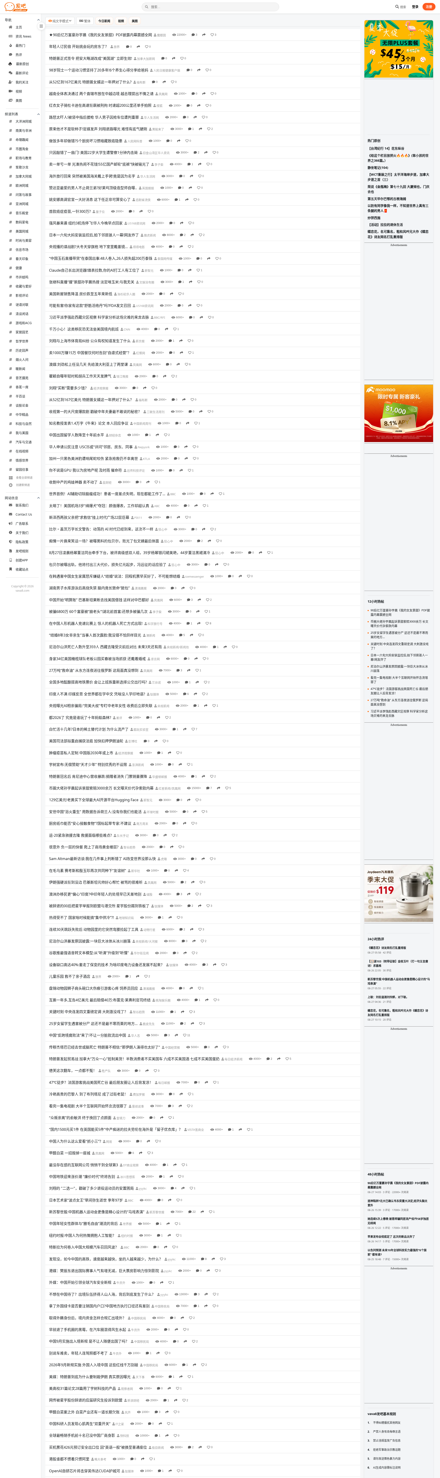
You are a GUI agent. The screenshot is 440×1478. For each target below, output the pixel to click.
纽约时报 (126, 1236)
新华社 (135, 871)
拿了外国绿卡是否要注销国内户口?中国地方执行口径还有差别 (99, 1306)
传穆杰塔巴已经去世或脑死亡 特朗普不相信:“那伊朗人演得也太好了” (104, 1047)
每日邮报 (163, 1083)
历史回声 (22, 350)
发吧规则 (22, 551)
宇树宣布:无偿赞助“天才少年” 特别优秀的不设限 (88, 764)
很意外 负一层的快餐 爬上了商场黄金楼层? (83, 847)
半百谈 (20, 396)
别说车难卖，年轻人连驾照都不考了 (78, 1353)
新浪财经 (133, 1400)
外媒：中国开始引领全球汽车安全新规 (80, 1282)
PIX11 (138, 518)
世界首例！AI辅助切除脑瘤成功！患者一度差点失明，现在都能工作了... (107, 493)
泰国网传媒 (164, 259)
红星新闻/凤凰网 (169, 788)
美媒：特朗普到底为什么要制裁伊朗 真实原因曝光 (90, 1376)
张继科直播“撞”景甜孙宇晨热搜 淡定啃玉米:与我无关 (91, 281)
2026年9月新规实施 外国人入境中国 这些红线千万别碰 (93, 1364)
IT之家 (119, 1424)
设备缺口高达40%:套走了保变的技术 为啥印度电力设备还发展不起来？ (106, 964)
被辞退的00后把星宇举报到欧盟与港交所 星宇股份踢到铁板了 (99, 905)
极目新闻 (157, 1447)
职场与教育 (24, 158)
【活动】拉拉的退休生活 (385, 224)
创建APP (22, 560)
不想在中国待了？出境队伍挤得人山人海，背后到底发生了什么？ (102, 1294)
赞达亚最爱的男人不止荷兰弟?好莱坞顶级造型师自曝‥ (93, 187)
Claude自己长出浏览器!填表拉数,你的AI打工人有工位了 (94, 270)
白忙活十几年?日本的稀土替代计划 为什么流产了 (89, 729)
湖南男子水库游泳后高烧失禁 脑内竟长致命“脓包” (89, 587)
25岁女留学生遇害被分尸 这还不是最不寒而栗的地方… (93, 1023)
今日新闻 (104, 21)
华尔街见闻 (141, 953)
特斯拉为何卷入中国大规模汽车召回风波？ (84, 1247)
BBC (173, 494)
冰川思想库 (127, 1177)
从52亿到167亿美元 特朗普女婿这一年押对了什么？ (91, 399)
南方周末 (142, 824)
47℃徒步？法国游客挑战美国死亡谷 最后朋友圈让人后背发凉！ (101, 1082)
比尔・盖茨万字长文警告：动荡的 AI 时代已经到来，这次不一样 (101, 529)
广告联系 (22, 523)
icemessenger (194, 576)
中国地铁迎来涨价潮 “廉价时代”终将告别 (82, 1176)
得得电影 (138, 247)
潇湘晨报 (140, 588)
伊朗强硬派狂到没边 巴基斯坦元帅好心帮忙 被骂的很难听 (96, 882)
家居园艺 (22, 332)
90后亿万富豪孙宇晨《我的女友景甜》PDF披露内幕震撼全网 (400, 612)
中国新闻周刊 (142, 423)
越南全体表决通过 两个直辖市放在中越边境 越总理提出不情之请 (101, 93)
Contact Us (24, 514)
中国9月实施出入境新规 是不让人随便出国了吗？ (89, 1341)
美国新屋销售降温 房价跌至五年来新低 (80, 293)
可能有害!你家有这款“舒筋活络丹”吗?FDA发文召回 (90, 305)
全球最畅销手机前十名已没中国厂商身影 (82, 1435)
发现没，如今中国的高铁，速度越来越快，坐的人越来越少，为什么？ (106, 1259)
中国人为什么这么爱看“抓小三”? (75, 1141)
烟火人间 (22, 359)
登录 (415, 6)
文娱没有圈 (146, 282)
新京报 (140, 341)
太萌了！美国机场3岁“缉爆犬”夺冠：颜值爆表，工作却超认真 (99, 505)
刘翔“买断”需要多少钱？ (68, 388)
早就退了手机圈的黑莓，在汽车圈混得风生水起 (87, 1329)
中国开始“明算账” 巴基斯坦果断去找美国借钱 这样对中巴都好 (99, 599)
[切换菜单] (41, 26)
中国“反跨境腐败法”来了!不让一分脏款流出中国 (87, 1035)
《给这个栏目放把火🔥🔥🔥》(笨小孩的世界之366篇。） (398, 158)
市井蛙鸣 (22, 277)
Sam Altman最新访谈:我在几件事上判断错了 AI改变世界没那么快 (102, 858)
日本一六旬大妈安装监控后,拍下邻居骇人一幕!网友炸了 (94, 235)
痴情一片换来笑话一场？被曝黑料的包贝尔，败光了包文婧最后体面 (104, 541)
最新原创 (22, 64)
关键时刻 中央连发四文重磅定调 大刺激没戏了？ (88, 1011)
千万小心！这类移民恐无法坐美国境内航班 (84, 329)
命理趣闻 (22, 139)
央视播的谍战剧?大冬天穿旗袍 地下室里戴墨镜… (88, 246)
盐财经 (107, 482)
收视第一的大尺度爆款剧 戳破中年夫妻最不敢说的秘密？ (95, 411)
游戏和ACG (24, 323)
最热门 (20, 45)
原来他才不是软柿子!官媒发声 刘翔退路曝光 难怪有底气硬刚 (98, 128)
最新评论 (22, 73)
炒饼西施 (374, 218)
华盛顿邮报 (159, 777)
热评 (19, 54)
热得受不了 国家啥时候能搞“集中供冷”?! (81, 917)
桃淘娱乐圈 (162, 1000)
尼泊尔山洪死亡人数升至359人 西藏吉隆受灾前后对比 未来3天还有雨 (105, 646)
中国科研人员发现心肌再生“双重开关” (79, 1423)
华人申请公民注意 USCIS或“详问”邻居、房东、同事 (91, 446)
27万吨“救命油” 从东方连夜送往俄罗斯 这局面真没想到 (93, 670)
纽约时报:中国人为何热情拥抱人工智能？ (82, 1235)
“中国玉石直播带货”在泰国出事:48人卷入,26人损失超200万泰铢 (100, 258)
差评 (119, 718)
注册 (429, 6)
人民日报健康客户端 (166, 70)
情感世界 (22, 460)
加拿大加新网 (145, 59)
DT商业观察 (130, 1165)
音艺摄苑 (22, 378)
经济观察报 (100, 388)
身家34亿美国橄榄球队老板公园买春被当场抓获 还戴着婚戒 (97, 658)
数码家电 (22, 222)
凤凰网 (163, 94)
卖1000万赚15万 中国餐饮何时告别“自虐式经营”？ (90, 352)
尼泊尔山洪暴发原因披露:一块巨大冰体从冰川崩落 (90, 941)
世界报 (127, 1224)
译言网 (155, 659)
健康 (19, 268)
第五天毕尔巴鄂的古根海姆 (387, 199)
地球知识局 (126, 918)
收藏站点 (22, 569)
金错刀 (120, 1118)
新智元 (149, 270)
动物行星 (149, 930)
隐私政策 (22, 542)
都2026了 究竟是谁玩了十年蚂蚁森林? (80, 717)
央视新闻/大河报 (146, 941)
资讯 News (23, 36)
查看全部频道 (24, 478)
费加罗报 (138, 1094)
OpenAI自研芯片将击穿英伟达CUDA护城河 (84, 1470)
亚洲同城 (22, 204)
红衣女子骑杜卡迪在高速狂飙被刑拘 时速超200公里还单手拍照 (100, 105)
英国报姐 (147, 188)
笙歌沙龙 (22, 167)
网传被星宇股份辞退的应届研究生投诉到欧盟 (85, 1400)
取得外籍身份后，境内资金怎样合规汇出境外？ (87, 1317)
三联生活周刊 (155, 412)
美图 (19, 100)
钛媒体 (154, 694)
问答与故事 (24, 194)
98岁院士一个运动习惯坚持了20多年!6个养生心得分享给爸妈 (98, 70)
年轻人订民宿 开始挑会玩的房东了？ (79, 46)
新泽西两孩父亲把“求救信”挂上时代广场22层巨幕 (89, 517)
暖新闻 (20, 368)
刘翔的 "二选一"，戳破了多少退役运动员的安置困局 (91, 1188)
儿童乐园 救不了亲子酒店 (69, 976)
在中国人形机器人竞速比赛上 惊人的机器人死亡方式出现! (96, 623)
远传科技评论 (135, 470)
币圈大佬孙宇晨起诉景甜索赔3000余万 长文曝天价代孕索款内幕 (101, 788)
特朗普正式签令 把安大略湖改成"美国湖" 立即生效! (90, 58)
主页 (19, 27)
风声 (127, 1412)
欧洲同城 (22, 185)
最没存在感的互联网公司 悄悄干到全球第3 (83, 1164)
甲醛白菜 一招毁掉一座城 (69, 1153)
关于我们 (22, 532)
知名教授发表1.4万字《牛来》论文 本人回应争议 (88, 423)
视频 (19, 91)
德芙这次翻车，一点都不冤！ (73, 1070)
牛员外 (120, 1283)
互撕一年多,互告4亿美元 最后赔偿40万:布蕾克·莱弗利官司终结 (100, 1000)
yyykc (142, 1188)
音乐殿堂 (22, 213)
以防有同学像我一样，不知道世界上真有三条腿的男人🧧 (398, 208)
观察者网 (126, 1389)
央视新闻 (163, 706)
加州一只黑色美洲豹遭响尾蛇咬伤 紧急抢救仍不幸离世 (93, 458)
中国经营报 (172, 1047)
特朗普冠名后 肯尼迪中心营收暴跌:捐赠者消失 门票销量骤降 (98, 776)
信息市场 (22, 249)
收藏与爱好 (24, 286)
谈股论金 (22, 405)
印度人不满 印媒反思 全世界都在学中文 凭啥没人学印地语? (97, 694)
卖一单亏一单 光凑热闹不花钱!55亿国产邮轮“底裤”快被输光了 (99, 164)
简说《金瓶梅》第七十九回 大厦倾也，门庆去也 (398, 189)
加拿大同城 (24, 176)
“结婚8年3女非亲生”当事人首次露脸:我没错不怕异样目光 (95, 635)
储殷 (149, 894)
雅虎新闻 (149, 235)
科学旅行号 (154, 624)
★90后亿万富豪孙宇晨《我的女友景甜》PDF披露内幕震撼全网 (100, 34)
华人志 (135, 1035)
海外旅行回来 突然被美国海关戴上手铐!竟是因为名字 (92, 176)
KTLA (146, 459)
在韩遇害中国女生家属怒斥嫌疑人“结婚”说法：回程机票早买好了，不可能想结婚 (114, 576)
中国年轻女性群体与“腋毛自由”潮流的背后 (83, 1223)
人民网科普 (134, 141)
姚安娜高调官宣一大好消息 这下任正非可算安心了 (90, 199)
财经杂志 (114, 435)
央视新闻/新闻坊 (177, 647)
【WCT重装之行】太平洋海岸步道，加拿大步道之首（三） (398, 177)
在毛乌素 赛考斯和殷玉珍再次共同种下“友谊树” (87, 870)
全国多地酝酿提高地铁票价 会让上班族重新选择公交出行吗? (98, 682)
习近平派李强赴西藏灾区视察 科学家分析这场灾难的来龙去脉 (99, 317)
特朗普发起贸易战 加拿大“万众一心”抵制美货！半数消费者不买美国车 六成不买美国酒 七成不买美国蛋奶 (134, 1058)
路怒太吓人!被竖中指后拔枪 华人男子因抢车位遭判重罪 (94, 117)
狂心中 (162, 529)
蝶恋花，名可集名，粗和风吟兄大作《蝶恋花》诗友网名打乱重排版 (398, 234)
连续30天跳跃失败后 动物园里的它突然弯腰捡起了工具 (93, 929)
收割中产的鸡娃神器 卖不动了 (73, 482)
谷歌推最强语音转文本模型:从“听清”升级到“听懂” (89, 952)
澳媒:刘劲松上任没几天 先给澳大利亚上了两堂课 (88, 364)
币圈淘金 (22, 149)
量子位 (100, 212)
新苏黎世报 (156, 1212)
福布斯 (141, 82)
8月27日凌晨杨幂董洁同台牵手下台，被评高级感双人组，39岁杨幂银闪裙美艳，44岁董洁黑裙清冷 (129, 552)
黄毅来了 (157, 129)
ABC (157, 506)
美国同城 (22, 231)
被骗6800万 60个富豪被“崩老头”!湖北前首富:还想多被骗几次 (98, 611)
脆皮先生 (148, 1024)
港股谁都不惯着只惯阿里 (69, 1459)
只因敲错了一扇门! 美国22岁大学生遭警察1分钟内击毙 (93, 152)
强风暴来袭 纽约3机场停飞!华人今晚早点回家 (86, 223)
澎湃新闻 (137, 765)
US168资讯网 (136, 223)
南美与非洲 (24, 130)
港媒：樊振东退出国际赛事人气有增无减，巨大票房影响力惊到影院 (104, 1270)
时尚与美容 (24, 240)
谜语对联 (22, 304)
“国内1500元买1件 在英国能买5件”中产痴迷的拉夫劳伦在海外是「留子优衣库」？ (115, 1129)
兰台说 (156, 682)
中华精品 (22, 414)
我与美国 (22, 433)
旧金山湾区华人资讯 (156, 153)
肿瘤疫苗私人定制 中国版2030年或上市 (81, 752)
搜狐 (159, 106)
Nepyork (143, 447)
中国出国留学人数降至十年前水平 (76, 434)
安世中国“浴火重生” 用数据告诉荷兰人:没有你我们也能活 (95, 811)
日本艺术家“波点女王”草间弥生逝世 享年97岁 (86, 1200)
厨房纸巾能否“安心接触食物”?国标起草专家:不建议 (90, 823)
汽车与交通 (24, 442)
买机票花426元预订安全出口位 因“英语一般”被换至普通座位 (98, 1447)
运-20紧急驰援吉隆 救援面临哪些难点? (80, 835)
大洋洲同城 (24, 121)
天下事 (140, 1377)
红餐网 (140, 353)
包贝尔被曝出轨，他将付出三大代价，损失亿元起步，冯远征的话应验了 (107, 564)
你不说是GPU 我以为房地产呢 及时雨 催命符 (85, 470)
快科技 (124, 1436)
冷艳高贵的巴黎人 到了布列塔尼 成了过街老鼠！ (88, 1094)
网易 (108, 1141)
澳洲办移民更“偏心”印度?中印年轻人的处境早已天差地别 (95, 894)
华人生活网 (151, 117)
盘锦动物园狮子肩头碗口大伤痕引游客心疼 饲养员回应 (93, 988)
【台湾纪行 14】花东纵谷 (386, 148)
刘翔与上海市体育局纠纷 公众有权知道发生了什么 (90, 340)
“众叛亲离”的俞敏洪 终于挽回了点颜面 (80, 1117)
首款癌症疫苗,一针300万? (70, 211)
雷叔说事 (137, 1106)
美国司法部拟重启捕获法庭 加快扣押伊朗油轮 (86, 740)
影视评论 (22, 295)
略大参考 (100, 1459)
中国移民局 (162, 1306)
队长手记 (122, 835)
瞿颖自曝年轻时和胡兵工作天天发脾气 (80, 376)
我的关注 (22, 82)
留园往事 (22, 469)
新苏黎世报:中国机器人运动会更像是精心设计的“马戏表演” (96, 1211)
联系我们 (22, 505)
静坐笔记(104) (378, 167)
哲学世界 (22, 341)
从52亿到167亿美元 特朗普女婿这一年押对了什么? (90, 82)
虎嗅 (163, 859)
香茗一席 (22, 387)
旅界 (116, 47)
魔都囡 (161, 35)
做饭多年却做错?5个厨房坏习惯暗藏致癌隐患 (85, 140)
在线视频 (22, 451)
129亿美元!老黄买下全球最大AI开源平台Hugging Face (93, 799)
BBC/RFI (159, 317)
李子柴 (158, 164)
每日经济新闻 (233, 1059)
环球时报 (152, 812)
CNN (126, 329)
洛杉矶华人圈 (126, 294)
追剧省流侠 (143, 200)
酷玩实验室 (140, 729)
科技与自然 (24, 423)
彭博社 (132, 741)
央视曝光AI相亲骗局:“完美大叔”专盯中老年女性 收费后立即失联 (100, 705)
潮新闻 (150, 635)
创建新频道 (23, 485)
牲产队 (106, 1071)
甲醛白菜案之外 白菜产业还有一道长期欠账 (84, 1412)
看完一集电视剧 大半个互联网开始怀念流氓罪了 (88, 1106)
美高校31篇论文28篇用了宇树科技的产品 (82, 1388)
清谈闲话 (22, 313)
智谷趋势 (129, 847)
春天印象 (22, 259)
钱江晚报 (122, 376)
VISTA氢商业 (195, 1130)
